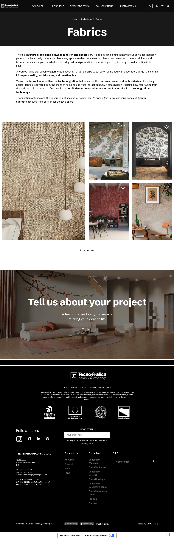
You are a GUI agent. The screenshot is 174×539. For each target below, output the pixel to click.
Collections (86, 19)
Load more (87, 250)
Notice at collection (70, 535)
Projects (93, 499)
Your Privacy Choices (96, 535)
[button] (44, 6)
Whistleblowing (103, 524)
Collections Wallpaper (94, 461)
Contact (87, 329)
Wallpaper (37, 6)
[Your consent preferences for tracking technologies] (169, 534)
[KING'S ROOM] (109, 211)
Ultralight (58, 6)
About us (69, 459)
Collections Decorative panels (98, 485)
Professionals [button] (128, 6)
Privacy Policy (72, 524)
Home (74, 19)
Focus (67, 472)
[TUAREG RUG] (43, 181)
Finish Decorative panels (98, 493)
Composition (122, 461)
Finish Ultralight (97, 479)
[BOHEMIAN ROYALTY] (109, 150)
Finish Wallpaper (97, 467)
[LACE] (152, 211)
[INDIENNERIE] (152, 150)
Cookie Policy (88, 524)
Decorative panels (80, 6)
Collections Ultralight (94, 473)
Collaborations (104, 6)
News (67, 468)
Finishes (93, 503)
